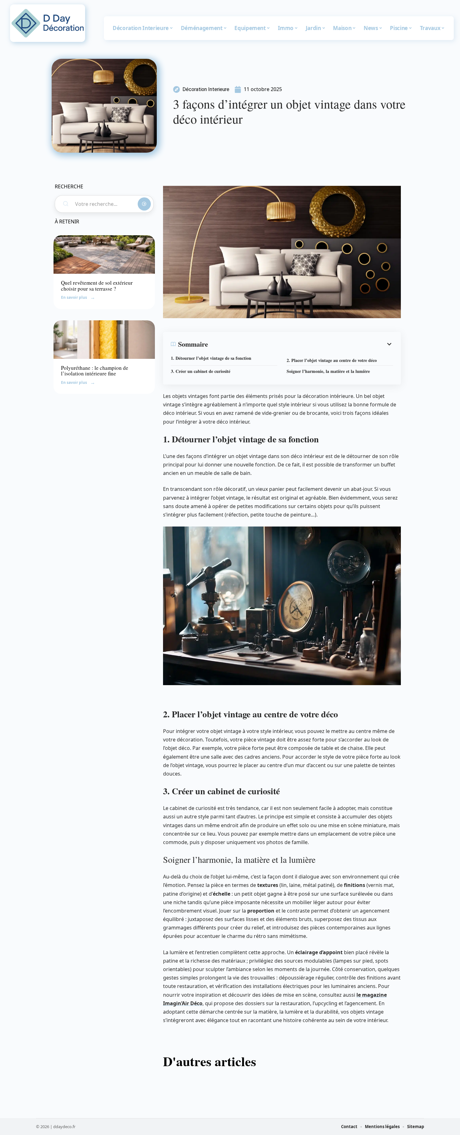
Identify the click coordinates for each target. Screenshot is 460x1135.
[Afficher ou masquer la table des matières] (300, 344)
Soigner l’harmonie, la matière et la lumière (328, 371)
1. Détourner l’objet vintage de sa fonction (211, 358)
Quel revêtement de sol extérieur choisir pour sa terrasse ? (97, 285)
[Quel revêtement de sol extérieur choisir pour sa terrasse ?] (104, 254)
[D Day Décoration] (47, 23)
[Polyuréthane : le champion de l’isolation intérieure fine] (104, 339)
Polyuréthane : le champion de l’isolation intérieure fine (94, 370)
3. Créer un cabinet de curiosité (200, 371)
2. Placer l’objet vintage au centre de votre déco (332, 360)
